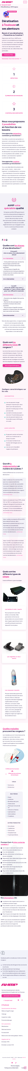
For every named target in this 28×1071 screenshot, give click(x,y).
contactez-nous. (8, 494)
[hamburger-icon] (25, 2)
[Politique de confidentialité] (10, 1068)
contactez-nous (7, 512)
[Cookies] (22, 1068)
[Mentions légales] (14, 1066)
